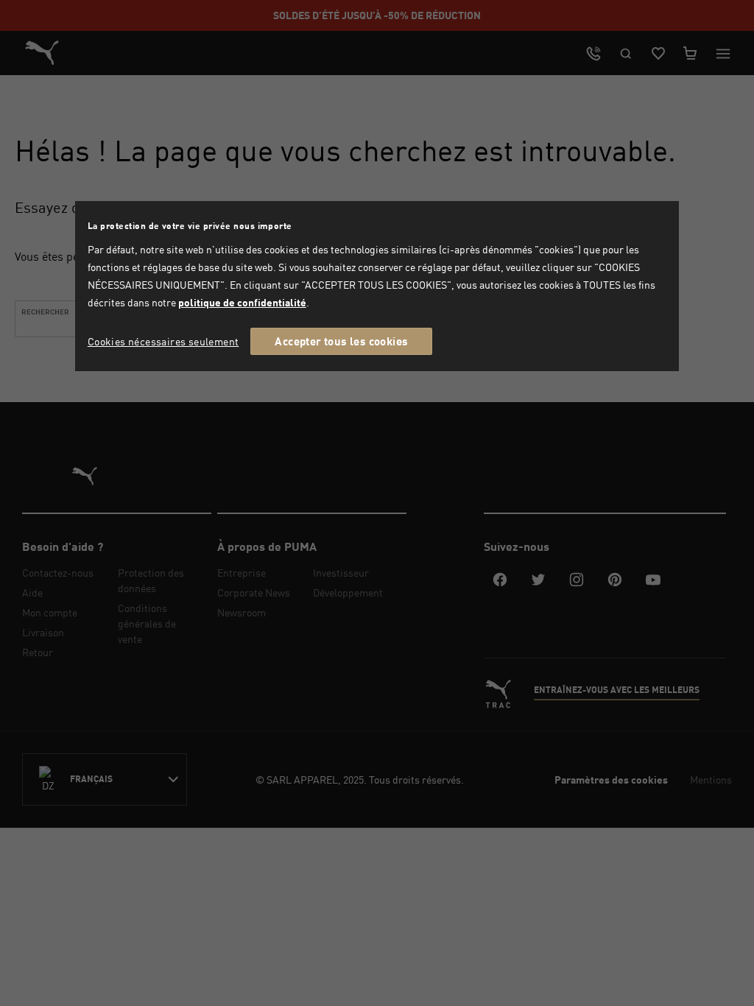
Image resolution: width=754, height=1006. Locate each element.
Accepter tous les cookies (341, 341)
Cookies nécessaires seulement (163, 341)
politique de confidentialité (242, 302)
